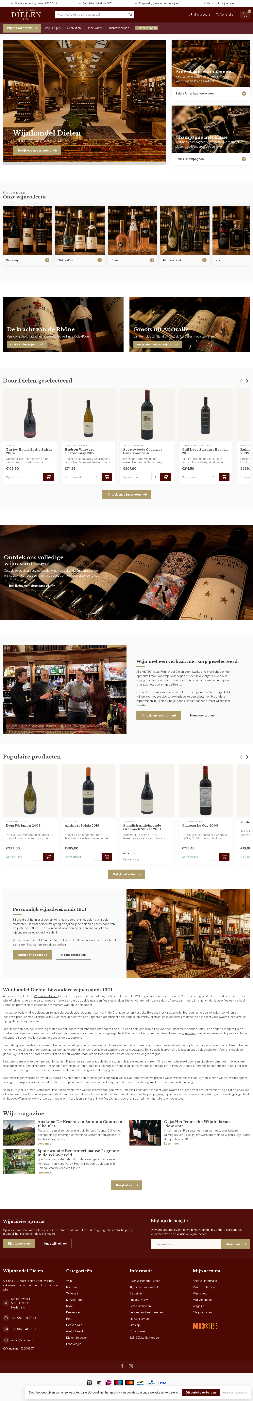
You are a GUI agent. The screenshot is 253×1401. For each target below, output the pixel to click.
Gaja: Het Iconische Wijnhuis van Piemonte (197, 1123)
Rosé (69, 1306)
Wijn (69, 1280)
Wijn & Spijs (53, 28)
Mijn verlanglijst (202, 1299)
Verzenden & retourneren (146, 1312)
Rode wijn (72, 1287)
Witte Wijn (72, 1293)
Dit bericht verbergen (201, 1392)
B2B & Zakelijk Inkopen (144, 1337)
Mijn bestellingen (204, 1287)
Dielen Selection (77, 1337)
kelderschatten (207, 1049)
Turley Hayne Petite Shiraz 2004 (29, 451)
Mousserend (74, 1299)
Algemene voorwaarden (145, 1287)
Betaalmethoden (140, 1306)
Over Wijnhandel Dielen (144, 1280)
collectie (19, 1012)
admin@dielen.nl (22, 1340)
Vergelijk (198, 1306)
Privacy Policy (138, 1299)
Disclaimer (136, 1293)
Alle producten (202, 1312)
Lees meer (45, 1143)
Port (69, 1318)
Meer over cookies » (234, 1392)
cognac (131, 1016)
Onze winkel (95, 28)
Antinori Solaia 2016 (82, 825)
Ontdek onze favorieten (124, 494)
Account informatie (205, 1280)
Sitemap (134, 1325)
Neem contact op (202, 715)
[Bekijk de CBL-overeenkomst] (205, 1322)
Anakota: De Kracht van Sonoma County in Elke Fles (80, 1123)
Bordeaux (153, 1012)
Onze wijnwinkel (55, 1243)
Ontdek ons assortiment (159, 715)
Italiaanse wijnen (223, 1012)
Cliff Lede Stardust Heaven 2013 (205, 451)
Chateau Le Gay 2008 (200, 825)
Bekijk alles (124, 1185)
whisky (145, 1016)
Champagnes (121, 1012)
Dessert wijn (74, 1325)
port (121, 1016)
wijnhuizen (188, 1033)
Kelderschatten (147, 28)
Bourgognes (190, 1012)
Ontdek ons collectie (32, 954)
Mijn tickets (200, 1293)
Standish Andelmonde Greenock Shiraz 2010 (142, 827)
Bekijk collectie (124, 874)
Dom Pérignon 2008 (23, 825)
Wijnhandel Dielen (46, 996)
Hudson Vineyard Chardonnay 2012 (79, 451)
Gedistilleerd (74, 1331)
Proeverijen (73, 1344)
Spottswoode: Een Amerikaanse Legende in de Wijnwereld (78, 1152)
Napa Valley (45, 1016)
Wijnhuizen (73, 28)
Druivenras (73, 1312)
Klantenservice (119, 28)
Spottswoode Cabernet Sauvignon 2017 (142, 451)
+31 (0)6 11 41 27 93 (23, 1317)
